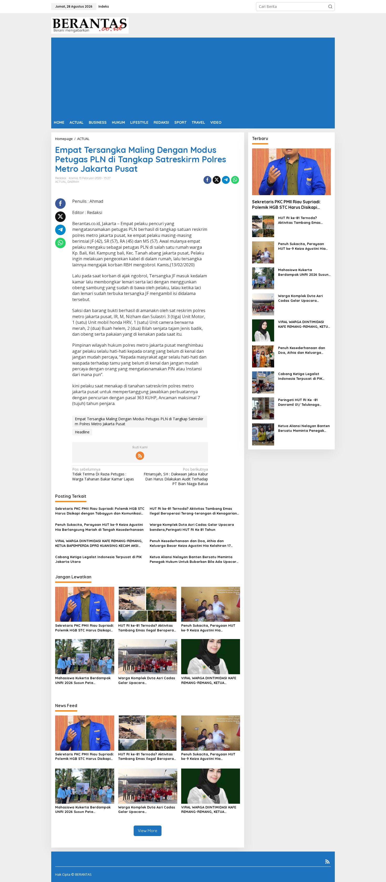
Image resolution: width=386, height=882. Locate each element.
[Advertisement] (193, 77)
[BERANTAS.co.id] (90, 24)
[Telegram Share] (226, 180)
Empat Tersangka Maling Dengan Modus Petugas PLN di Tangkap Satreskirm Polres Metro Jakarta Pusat (139, 421)
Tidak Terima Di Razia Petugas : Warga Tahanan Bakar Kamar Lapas (103, 474)
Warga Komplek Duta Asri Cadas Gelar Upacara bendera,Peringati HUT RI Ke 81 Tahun (192, 526)
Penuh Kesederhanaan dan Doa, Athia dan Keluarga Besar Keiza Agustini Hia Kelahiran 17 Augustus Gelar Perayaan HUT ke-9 (190, 543)
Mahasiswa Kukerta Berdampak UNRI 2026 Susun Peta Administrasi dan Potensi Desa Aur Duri (83, 680)
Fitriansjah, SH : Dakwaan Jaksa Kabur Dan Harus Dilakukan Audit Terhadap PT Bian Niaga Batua (176, 476)
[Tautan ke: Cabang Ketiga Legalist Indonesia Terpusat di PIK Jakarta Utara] (263, 382)
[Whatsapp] (235, 180)
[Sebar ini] (207, 180)
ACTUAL (60, 182)
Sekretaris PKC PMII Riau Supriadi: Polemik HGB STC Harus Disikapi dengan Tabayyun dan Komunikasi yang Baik (99, 511)
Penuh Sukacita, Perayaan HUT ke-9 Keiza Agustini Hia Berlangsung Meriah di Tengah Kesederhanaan (99, 526)
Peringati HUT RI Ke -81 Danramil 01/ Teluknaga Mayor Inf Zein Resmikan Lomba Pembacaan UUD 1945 (303, 402)
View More (147, 830)
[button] (330, 6)
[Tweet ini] (217, 180)
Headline (82, 431)
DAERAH (73, 182)
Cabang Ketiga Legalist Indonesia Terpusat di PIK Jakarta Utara (98, 559)
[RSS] (140, 456)
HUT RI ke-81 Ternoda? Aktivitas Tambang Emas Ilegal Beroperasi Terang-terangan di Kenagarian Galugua (193, 511)
